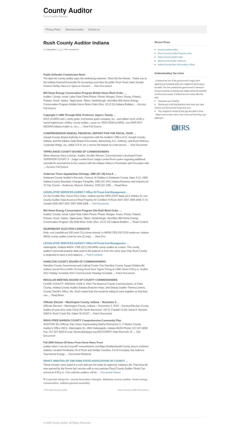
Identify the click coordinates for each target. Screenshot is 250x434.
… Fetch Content (92, 254)
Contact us (94, 29)
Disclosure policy (74, 29)
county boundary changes (86, 379)
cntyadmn (51, 49)
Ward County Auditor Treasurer (172, 60)
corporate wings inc (57, 379)
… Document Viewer (109, 372)
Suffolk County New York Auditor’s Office (176, 64)
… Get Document (99, 203)
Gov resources (71, 49)
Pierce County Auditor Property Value (175, 53)
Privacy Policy (53, 29)
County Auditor (67, 10)
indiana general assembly (75, 383)
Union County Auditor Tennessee (133, 390)
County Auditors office (168, 49)
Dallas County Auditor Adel (170, 56)
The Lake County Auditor (55, 390)
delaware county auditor (117, 379)
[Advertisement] (105, 62)
